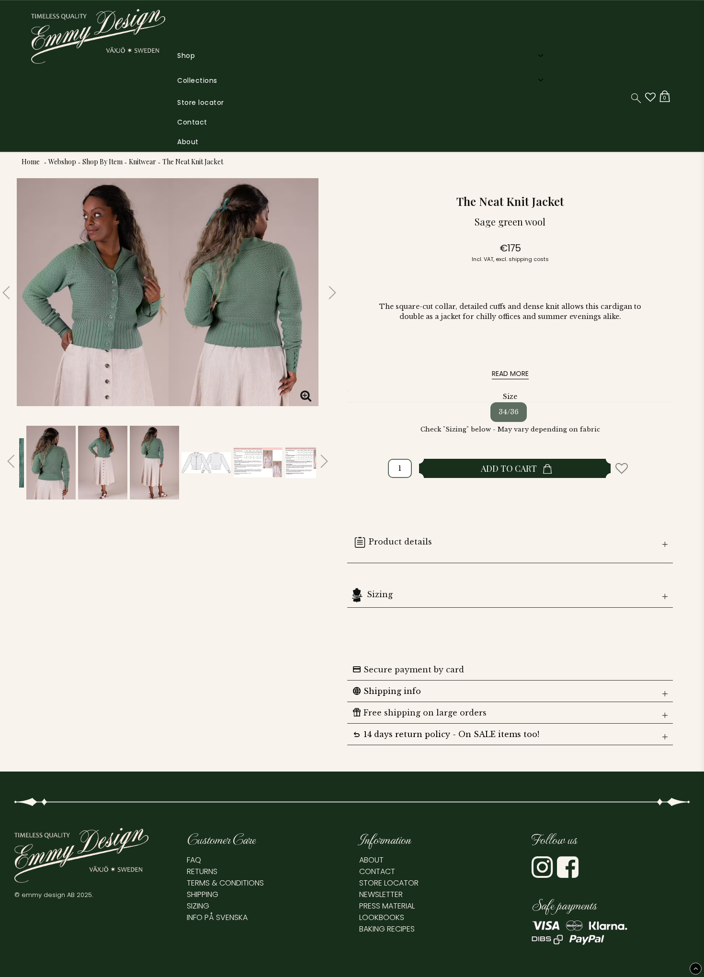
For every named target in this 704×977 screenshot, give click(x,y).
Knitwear (142, 161)
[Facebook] (568, 873)
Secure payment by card (408, 669)
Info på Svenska (217, 917)
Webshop (62, 161)
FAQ (194, 859)
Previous (9, 289)
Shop (186, 55)
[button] (650, 97)
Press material (387, 905)
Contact (192, 122)
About (188, 142)
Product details (400, 541)
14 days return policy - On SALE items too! (445, 734)
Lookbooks (381, 917)
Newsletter (381, 894)
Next (325, 289)
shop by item (102, 161)
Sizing (380, 594)
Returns (202, 871)
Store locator (200, 102)
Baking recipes (387, 928)
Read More (510, 373)
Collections (197, 80)
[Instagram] (543, 873)
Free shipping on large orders (419, 712)
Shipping (202, 894)
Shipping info (386, 691)
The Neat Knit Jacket (192, 161)
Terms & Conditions (225, 882)
